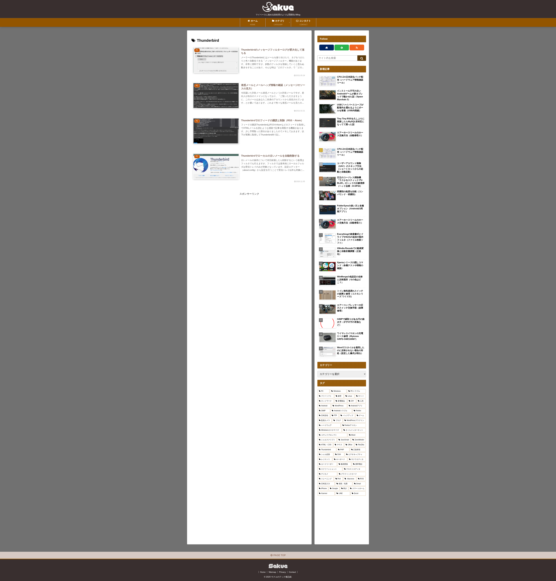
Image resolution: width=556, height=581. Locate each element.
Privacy (282, 572)
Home (263, 572)
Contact (292, 572)
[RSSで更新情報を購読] (357, 47)
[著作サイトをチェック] (326, 47)
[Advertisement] (249, 216)
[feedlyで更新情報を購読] (341, 47)
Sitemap (272, 572)
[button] (361, 58)
